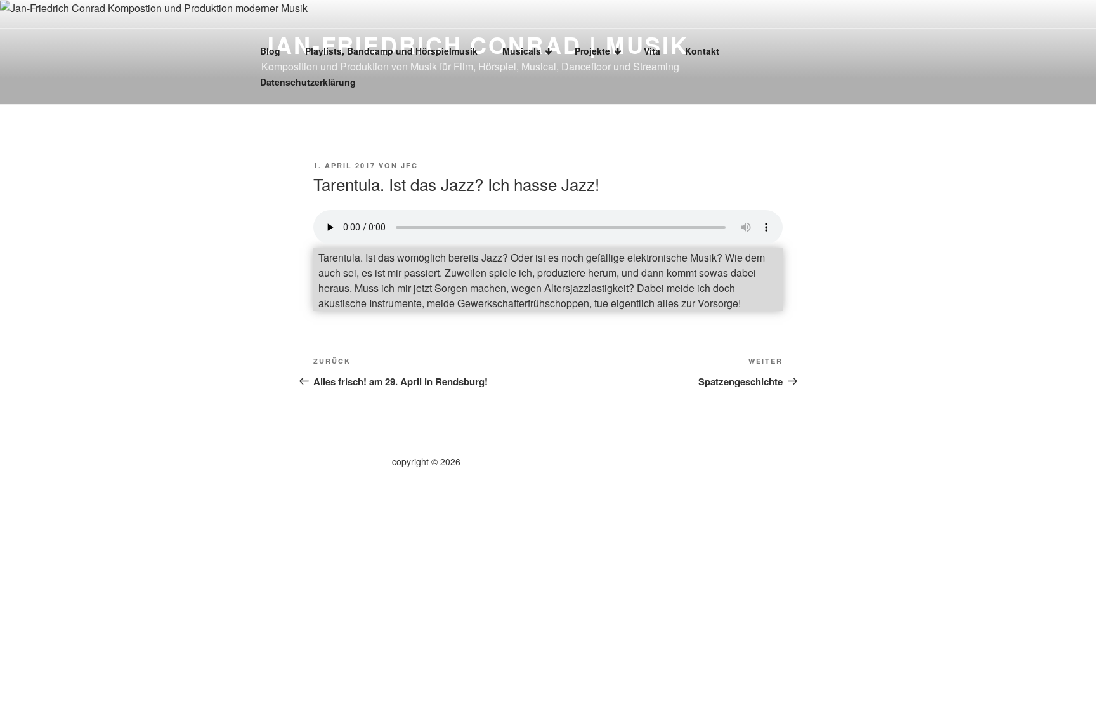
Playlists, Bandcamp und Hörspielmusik (391, 50)
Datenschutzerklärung (308, 82)
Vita (652, 50)
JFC (409, 165)
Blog (270, 50)
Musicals (521, 50)
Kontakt (702, 50)
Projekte (592, 50)
